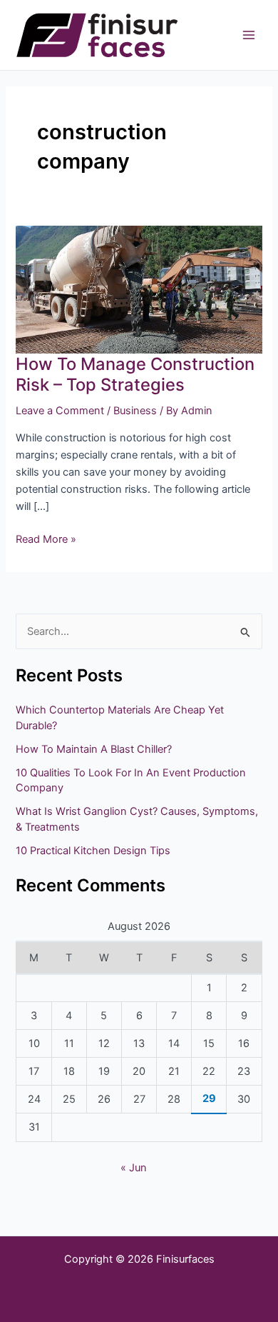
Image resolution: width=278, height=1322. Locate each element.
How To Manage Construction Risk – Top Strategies (135, 374)
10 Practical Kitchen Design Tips (93, 850)
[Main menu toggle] (249, 35)
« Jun (133, 1167)
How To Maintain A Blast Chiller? (94, 749)
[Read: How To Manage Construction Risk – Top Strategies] (139, 289)
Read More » (46, 538)
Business (135, 410)
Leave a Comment (60, 410)
